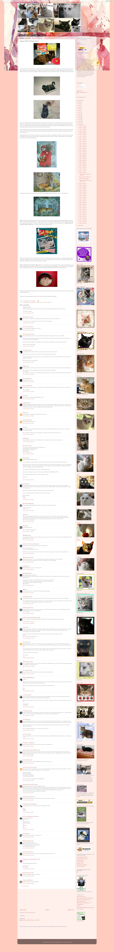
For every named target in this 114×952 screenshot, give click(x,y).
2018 (79, 110)
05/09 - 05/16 (82, 192)
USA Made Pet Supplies (82, 864)
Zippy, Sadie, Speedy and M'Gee (30, 750)
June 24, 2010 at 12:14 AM (28, 398)
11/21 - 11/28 (82, 134)
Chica (41, 302)
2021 (79, 105)
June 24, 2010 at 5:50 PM (28, 800)
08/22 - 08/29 (82, 157)
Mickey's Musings (27, 840)
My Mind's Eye (26, 573)
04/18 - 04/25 (82, 197)
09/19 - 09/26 (82, 150)
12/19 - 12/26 (82, 127)
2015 (79, 115)
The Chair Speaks (27, 851)
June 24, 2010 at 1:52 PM (28, 730)
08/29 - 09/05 (82, 155)
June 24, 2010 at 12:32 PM (28, 706)
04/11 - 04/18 (82, 199)
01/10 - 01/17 (82, 221)
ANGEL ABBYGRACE (27, 677)
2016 (79, 114)
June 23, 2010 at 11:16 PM (28, 374)
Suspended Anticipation (84, 178)
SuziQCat (25, 566)
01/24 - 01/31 (82, 218)
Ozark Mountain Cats (27, 796)
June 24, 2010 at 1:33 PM (28, 715)
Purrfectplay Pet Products (82, 857)
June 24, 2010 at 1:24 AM (28, 408)
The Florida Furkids (27, 334)
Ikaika (24, 412)
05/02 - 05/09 (82, 193)
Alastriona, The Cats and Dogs (30, 543)
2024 (79, 102)
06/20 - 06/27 (82, 172)
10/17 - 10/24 (82, 143)
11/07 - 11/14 (82, 138)
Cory (24, 395)
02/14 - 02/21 (82, 212)
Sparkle (24, 438)
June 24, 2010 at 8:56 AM (28, 569)
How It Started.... (28, 35)
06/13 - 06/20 (82, 183)
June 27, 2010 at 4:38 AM (28, 883)
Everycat (25, 483)
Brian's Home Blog (27, 503)
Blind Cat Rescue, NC (81, 901)
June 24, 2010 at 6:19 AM (28, 510)
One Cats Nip (26, 378)
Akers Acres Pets (80, 860)
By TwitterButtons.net (81, 97)
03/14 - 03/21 (82, 205)
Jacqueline (25, 402)
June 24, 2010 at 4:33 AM (28, 441)
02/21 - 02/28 (82, 211)
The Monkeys (26, 350)
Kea (23, 427)
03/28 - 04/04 (82, 202)
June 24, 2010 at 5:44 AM (28, 499)
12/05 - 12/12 (82, 131)
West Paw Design (80, 861)
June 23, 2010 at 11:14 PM (28, 362)
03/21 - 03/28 (82, 204)
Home (21, 35)
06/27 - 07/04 (82, 170)
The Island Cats (26, 596)
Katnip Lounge (26, 385)
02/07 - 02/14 (82, 214)
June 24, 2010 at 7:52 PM (28, 829)
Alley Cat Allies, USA (81, 896)
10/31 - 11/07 (82, 139)
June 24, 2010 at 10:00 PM (28, 847)
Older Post (71, 909)
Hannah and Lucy (27, 557)
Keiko (24, 627)
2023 (79, 103)
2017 (79, 112)
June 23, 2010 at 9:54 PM (28, 322)
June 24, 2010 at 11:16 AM (28, 666)
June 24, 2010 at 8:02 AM (28, 540)
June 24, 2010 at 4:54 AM (28, 479)
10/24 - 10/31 (82, 141)
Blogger (69, 942)
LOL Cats (79, 905)
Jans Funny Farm (27, 326)
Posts (79, 84)
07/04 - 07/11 (82, 169)
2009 (79, 225)
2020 (79, 107)
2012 (79, 121)
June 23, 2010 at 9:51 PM (28, 313)
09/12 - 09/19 (82, 151)
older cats (49, 302)
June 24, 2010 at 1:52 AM (28, 415)
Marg (24, 514)
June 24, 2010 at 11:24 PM (28, 876)
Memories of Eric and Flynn (29, 784)
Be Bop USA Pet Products (82, 858)
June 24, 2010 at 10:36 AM (28, 657)
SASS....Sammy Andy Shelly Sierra (30, 617)
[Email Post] (38, 300)
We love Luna (26, 445)
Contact (36, 35)
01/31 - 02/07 (82, 216)
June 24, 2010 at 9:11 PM (28, 836)
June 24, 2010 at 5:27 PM (28, 792)
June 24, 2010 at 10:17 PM (28, 855)
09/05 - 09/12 (82, 153)
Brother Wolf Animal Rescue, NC (83, 902)
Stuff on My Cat (80, 909)
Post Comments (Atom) (30, 912)
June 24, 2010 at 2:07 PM (28, 738)
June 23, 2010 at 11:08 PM (28, 346)
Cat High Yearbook (35, 302)
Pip (23, 589)
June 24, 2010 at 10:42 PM (28, 868)
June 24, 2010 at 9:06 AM (28, 585)
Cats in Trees (26, 734)
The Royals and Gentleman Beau (30, 859)
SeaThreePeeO (26, 419)
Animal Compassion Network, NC (84, 899)
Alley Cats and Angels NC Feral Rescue (85, 898)
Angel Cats (42, 35)
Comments (80, 87)
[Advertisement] (47, 899)
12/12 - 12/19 (82, 129)
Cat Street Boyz (26, 759)
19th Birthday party (27, 302)
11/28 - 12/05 (82, 132)
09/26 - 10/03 (82, 148)
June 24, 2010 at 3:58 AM (28, 434)
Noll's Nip (25, 833)
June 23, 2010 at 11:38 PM (28, 391)
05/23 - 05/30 (82, 188)
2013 (79, 119)
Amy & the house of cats (28, 767)
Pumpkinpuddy (26, 710)
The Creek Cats (26, 670)
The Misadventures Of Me (28, 804)
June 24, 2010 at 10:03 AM (28, 623)
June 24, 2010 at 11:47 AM (28, 673)
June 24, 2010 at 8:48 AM (28, 562)
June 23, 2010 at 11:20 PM (28, 381)
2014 (79, 117)
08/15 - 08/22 (82, 158)
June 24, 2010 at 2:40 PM (28, 746)
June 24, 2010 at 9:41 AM (28, 603)
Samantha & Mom (27, 607)
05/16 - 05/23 (82, 190)
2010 (79, 124)
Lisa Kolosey (26, 694)
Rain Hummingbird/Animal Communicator (85, 907)
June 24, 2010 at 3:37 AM (28, 423)
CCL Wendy (25, 719)
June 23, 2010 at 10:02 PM (28, 330)
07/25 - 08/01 (82, 163)
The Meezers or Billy (27, 742)
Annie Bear (25, 642)
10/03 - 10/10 (82, 146)
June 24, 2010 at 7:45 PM (28, 812)
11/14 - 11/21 (82, 136)
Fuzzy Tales (39, 296)
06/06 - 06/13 (82, 185)
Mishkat (24, 366)
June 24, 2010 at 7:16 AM (28, 521)
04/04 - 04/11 (82, 200)
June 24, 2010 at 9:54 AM (28, 613)
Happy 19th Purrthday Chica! (85, 176)
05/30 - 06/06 (82, 186)
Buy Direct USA (80, 863)
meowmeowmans (26, 317)
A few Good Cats (26, 661)
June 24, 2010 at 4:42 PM (28, 780)
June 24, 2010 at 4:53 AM (28, 453)
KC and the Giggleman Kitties (29, 816)
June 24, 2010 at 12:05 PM (28, 690)
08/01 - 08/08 (82, 162)
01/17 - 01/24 (82, 219)
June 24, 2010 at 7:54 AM (28, 531)
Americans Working (81, 866)
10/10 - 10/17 (82, 144)
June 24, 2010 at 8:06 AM (28, 553)
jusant (61, 942)
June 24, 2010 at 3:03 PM (28, 755)
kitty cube (45, 302)
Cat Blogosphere (80, 904)
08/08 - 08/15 (82, 160)
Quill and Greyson (27, 872)
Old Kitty (25, 457)
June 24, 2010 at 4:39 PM (28, 763)
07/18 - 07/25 (82, 165)
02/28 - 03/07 (82, 209)
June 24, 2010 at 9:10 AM (28, 592)
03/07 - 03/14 (82, 207)
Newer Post (23, 909)
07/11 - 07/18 (82, 167)
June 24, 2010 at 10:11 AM (28, 638)
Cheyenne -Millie (26, 880)
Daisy (24, 525)
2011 (79, 122)
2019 (79, 108)
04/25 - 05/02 (82, 195)
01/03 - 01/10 (82, 223)
